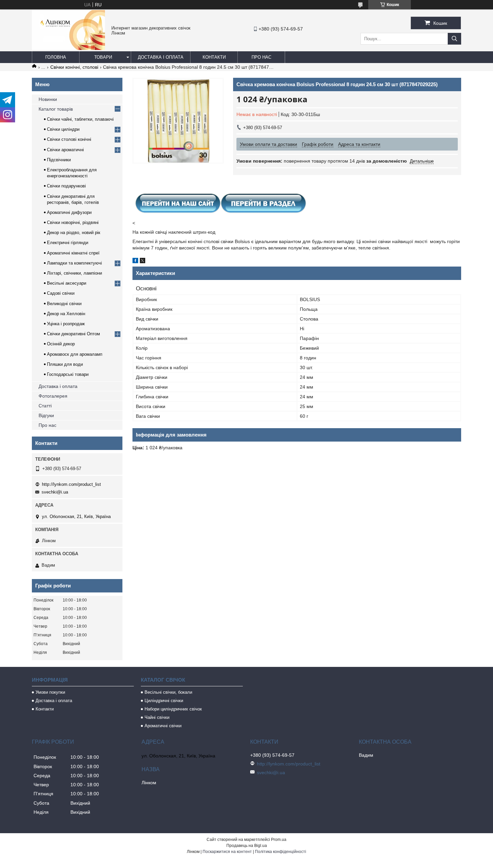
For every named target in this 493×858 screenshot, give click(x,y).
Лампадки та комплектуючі (74, 263)
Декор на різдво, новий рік (73, 232)
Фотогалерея (53, 396)
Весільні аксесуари (66, 283)
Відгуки (46, 415)
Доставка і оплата (160, 57)
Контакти (214, 57)
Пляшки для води (65, 364)
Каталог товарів (56, 109)
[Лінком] (68, 48)
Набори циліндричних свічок (173, 708)
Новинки (48, 99)
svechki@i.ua (55, 492)
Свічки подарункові (66, 185)
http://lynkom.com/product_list (71, 484)
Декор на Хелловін (66, 313)
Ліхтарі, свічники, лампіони (74, 273)
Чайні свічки (157, 717)
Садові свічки (60, 293)
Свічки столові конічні (69, 139)
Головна (55, 57)
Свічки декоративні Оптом (73, 333)
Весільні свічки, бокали (168, 692)
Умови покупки (50, 692)
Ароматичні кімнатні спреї (73, 252)
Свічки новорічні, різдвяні (73, 222)
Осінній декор (61, 343)
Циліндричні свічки (164, 700)
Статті (45, 405)
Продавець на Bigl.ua (246, 845)
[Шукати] (454, 39)
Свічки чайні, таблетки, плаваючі (80, 119)
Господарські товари (68, 374)
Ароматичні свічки (163, 725)
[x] (142, 261)
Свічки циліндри (63, 129)
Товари (103, 57)
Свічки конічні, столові (74, 67)
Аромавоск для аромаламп (74, 354)
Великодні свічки (64, 303)
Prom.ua (278, 839)
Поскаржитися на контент (227, 851)
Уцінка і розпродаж (66, 323)
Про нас (261, 57)
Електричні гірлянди (67, 242)
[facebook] (135, 261)
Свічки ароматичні (65, 149)
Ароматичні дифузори (69, 212)
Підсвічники (59, 159)
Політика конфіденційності (280, 851)
